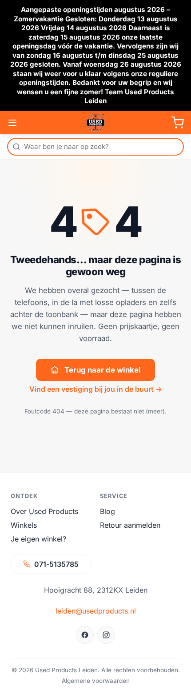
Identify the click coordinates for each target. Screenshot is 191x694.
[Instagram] (106, 635)
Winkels (24, 525)
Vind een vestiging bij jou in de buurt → (95, 389)
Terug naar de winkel (102, 369)
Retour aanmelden (130, 525)
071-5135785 (56, 564)
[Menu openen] (12, 122)
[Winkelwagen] (177, 122)
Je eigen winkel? (38, 538)
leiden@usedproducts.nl (96, 610)
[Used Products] (95, 122)
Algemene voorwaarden (96, 680)
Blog (107, 511)
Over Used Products (44, 511)
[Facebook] (85, 635)
